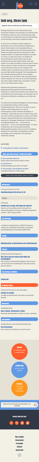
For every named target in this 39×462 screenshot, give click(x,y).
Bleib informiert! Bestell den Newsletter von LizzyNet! (17, 405)
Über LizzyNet (19, 437)
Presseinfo (19, 443)
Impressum (19, 450)
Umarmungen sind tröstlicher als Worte (15, 169)
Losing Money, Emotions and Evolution (15, 148)
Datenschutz (19, 440)
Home (4, 14)
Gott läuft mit (7, 163)
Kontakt (19, 446)
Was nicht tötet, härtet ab (11, 158)
